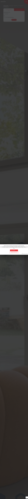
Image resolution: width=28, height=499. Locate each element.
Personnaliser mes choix (14, 252)
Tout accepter (13, 250)
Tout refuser (25, 253)
